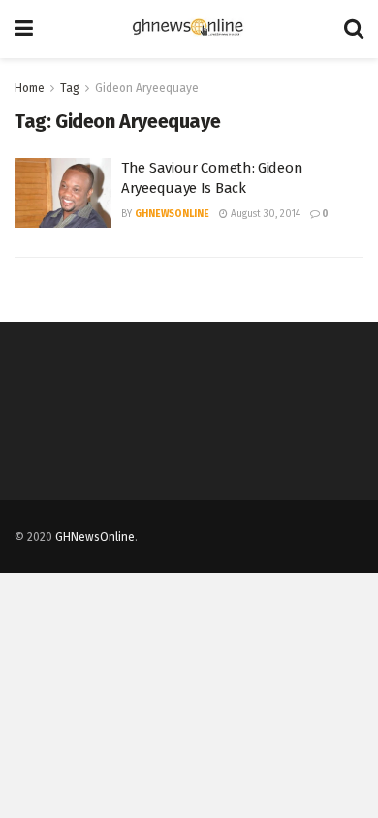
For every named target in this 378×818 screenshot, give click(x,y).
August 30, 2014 (264, 214)
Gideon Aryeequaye (147, 88)
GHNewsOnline (172, 214)
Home (30, 88)
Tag (69, 88)
